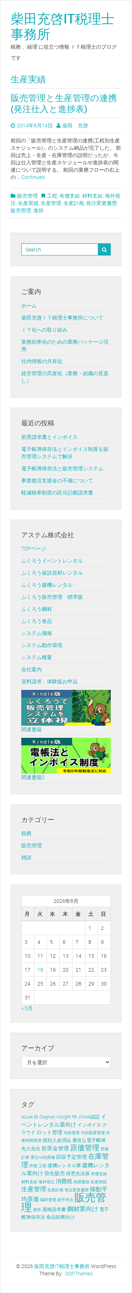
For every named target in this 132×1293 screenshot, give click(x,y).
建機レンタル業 (64, 1165)
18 (40, 969)
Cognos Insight (55, 1117)
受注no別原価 (42, 1157)
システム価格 (36, 632)
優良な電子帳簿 (89, 1140)
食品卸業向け (60, 1217)
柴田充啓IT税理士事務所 (62, 26)
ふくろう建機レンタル (47, 584)
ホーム (29, 305)
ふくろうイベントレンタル (52, 560)
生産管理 (51, 202)
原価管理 (84, 1147)
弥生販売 (54, 1173)
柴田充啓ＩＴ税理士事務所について (62, 317)
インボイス (89, 1125)
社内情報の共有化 (41, 361)
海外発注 (46, 1181)
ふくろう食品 (36, 620)
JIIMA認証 (89, 1117)
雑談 (26, 857)
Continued (33, 176)
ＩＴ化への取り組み (44, 329)
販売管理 (27, 195)
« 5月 (27, 1008)
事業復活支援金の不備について (57, 480)
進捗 (38, 210)
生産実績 (28, 202)
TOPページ (33, 548)
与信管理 (71, 1132)
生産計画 (73, 202)
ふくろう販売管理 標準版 (52, 596)
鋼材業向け (82, 1209)
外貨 (33, 1165)
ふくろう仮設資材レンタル (52, 572)
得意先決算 (78, 1173)
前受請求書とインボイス (49, 436)
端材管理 (48, 1199)
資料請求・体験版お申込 (49, 681)
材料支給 (92, 195)
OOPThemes (79, 1273)
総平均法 (65, 1199)
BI (36, 1117)
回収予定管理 (71, 1156)
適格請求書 (54, 1209)
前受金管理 (55, 1148)
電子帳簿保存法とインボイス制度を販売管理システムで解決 (65, 452)
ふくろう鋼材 (36, 608)
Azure (27, 1117)
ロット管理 (49, 1132)
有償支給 (69, 195)
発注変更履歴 (101, 202)
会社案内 (31, 669)
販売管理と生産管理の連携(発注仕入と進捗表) (64, 103)
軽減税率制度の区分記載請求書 (57, 492)
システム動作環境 (41, 645)
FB (74, 1117)
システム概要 (36, 657)
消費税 (64, 1181)
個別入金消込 (57, 1140)
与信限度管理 (93, 1132)
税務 (26, 833)
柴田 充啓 (75, 125)
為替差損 (81, 1181)
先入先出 (30, 1149)
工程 (52, 195)
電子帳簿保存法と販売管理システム (62, 468)
